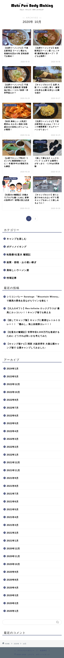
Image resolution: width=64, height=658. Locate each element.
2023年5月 (13, 376)
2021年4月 (13, 517)
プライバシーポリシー (25, 650)
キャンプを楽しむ (17, 238)
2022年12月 (13, 384)
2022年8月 (13, 399)
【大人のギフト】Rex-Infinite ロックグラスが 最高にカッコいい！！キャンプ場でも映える (33, 310)
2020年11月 (13, 556)
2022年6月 (13, 415)
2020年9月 (13, 572)
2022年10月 (13, 392)
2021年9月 (13, 478)
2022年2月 (13, 446)
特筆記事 (12, 278)
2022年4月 (13, 431)
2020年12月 (13, 548)
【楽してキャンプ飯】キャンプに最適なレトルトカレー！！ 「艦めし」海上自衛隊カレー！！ (33, 322)
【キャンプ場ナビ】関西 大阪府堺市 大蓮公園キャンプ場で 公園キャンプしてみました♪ (33, 346)
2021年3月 (13, 525)
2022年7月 (13, 407)
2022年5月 (13, 423)
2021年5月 (13, 509)
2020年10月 (13, 564)
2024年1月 (13, 368)
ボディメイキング (17, 246)
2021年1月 (13, 540)
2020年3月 (13, 595)
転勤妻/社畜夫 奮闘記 (19, 254)
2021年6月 (13, 501)
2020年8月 (13, 579)
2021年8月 (13, 486)
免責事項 (43, 650)
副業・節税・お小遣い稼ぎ (22, 262)
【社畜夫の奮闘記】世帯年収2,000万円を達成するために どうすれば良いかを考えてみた (33, 334)
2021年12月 (13, 462)
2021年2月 (13, 532)
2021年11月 (13, 470)
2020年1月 (13, 611)
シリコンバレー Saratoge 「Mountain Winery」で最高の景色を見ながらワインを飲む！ (33, 299)
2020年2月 (13, 603)
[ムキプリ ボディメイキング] (32, 10)
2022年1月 (13, 454)
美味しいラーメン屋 (18, 270)
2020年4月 (13, 587)
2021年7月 (13, 493)
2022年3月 (13, 439)
